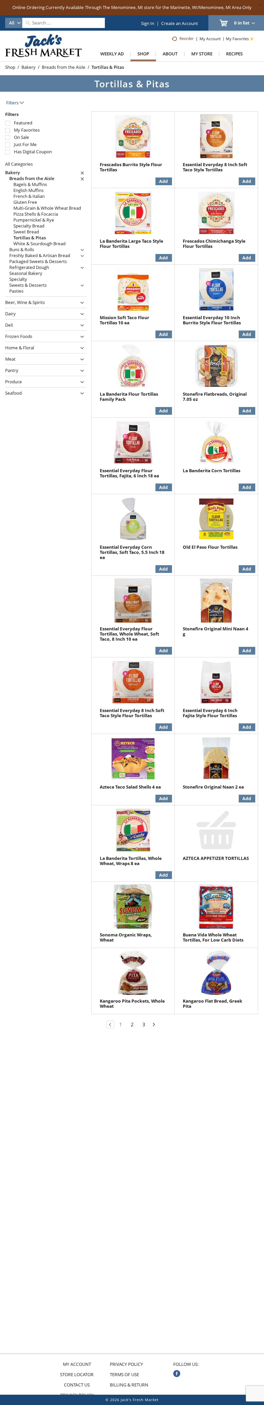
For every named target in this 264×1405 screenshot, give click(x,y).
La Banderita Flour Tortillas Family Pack (129, 396)
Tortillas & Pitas (108, 67)
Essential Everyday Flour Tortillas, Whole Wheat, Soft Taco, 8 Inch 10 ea (129, 634)
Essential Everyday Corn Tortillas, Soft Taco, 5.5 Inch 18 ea (132, 552)
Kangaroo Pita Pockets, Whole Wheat (132, 1003)
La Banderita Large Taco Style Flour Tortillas (131, 243)
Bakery (28, 67)
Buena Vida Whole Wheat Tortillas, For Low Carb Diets (213, 937)
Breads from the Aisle (63, 67)
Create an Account (179, 23)
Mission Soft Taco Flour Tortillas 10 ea (124, 320)
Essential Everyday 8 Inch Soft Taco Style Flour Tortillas (132, 712)
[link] (176, 1373)
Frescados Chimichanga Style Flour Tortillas (214, 243)
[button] (81, 173)
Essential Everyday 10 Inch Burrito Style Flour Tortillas (212, 320)
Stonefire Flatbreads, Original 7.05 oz (215, 396)
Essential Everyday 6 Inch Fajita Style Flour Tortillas (210, 712)
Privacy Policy (126, 1364)
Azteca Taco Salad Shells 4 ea (130, 787)
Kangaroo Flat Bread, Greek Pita (212, 1003)
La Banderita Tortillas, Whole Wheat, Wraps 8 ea (131, 860)
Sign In (147, 23)
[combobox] (13, 23)
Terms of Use (124, 1374)
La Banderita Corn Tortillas (211, 470)
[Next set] (154, 1024)
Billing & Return (129, 1384)
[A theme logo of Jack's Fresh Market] (43, 50)
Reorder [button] (186, 38)
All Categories (19, 164)
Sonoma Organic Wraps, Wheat (126, 937)
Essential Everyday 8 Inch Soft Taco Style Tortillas (215, 167)
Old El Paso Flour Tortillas (210, 547)
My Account (77, 1364)
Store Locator (77, 1374)
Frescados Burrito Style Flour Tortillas (131, 167)
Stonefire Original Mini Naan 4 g (215, 631)
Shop (10, 67)
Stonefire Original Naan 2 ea (213, 787)
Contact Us (77, 1384)
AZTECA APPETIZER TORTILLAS (216, 858)
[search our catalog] (28, 23)
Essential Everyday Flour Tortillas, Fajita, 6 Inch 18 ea (129, 473)
